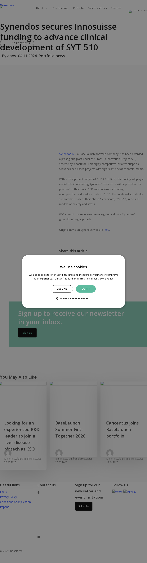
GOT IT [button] (86, 288)
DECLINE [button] (62, 288)
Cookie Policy (105, 278)
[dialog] (73, 281)
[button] (73, 298)
